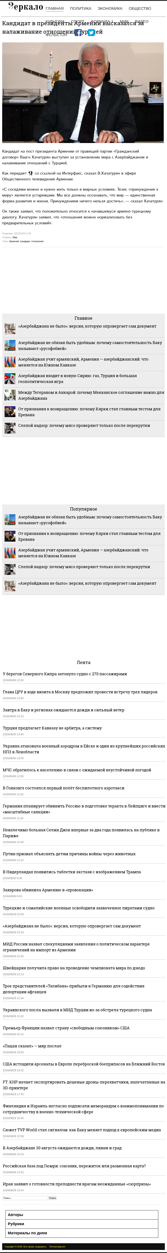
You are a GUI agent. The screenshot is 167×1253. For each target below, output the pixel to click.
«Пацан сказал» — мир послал (32, 1045)
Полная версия (57, 1246)
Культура (55, 21)
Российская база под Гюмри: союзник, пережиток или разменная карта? (74, 1165)
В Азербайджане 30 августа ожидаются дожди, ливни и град (62, 1147)
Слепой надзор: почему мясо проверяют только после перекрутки (84, 425)
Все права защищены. (35, 1246)
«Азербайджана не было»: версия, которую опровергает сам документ (87, 326)
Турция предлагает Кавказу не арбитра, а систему (52, 728)
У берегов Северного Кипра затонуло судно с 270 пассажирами (65, 673)
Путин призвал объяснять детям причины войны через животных (69, 853)
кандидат (25, 241)
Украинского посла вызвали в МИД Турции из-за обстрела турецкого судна (77, 1009)
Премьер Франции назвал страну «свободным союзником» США (66, 1027)
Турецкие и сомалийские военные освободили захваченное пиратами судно (79, 907)
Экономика (110, 8)
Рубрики (16, 1224)
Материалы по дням (27, 1233)
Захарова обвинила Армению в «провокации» (48, 889)
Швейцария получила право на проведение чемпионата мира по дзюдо (74, 967)
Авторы (15, 1215)
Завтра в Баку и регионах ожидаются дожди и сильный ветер (63, 709)
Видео (142, 21)
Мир (124, 21)
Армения (14, 241)
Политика (80, 8)
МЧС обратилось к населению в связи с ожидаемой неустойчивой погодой (77, 769)
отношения (37, 241)
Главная (55, 8)
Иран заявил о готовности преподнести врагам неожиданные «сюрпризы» (77, 1183)
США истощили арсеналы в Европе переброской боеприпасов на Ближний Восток (84, 1064)
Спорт (77, 21)
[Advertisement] (83, 280)
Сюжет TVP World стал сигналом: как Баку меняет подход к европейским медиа (82, 1129)
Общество (140, 8)
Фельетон (56, 35)
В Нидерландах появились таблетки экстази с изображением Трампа (72, 871)
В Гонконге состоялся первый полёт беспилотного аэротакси (63, 787)
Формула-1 (102, 21)
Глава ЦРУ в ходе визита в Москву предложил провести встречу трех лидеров (80, 691)
